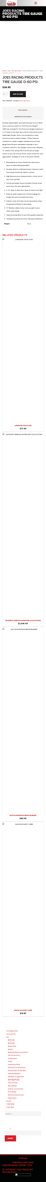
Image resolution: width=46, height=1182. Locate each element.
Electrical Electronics (16, 1095)
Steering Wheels (14, 1073)
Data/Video (12, 1098)
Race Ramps (12, 1086)
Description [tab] (23, 110)
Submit (10, 1138)
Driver (8, 1101)
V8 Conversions (14, 1055)
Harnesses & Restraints (17, 1067)
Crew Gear (10, 1107)
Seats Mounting (14, 1064)
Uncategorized (12, 1031)
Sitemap (23, 1158)
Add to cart (18, 94)
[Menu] (35, 3)
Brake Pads (12, 1046)
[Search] (39, 3)
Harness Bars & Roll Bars (17, 1070)
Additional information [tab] (23, 116)
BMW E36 (11, 1043)
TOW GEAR (10, 1104)
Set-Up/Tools (16, 71)
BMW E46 (11, 1040)
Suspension (12, 1058)
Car (9, 71)
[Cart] (43, 3)
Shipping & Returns (23, 1162)
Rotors (10, 1049)
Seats (10, 1061)
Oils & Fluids (13, 1082)
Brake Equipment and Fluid (18, 1052)
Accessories (11, 1034)
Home (4, 71)
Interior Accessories (15, 1089)
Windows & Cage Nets (16, 1076)
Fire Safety (12, 1092)
